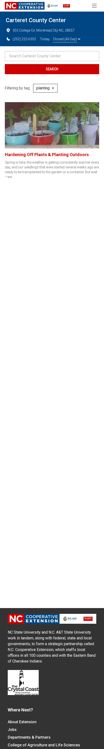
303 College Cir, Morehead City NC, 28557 (43, 30)
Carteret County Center (36, 20)
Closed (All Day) (65, 39)
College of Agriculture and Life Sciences (44, 745)
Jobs (12, 729)
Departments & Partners (29, 737)
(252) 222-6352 (24, 39)
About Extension (22, 722)
